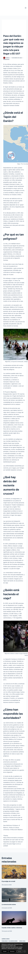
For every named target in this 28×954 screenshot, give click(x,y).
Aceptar (4, 951)
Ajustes (19, 951)
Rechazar (12, 951)
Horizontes (6, 59)
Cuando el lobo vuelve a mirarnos (12, 927)
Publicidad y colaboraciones (9, 941)
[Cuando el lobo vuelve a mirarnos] (14, 918)
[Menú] (25, 8)
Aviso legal (22, 941)
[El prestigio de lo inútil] (14, 872)
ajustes (20, 948)
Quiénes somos (5, 938)
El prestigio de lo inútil (8, 881)
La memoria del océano (9, 904)
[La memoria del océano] (14, 895)
